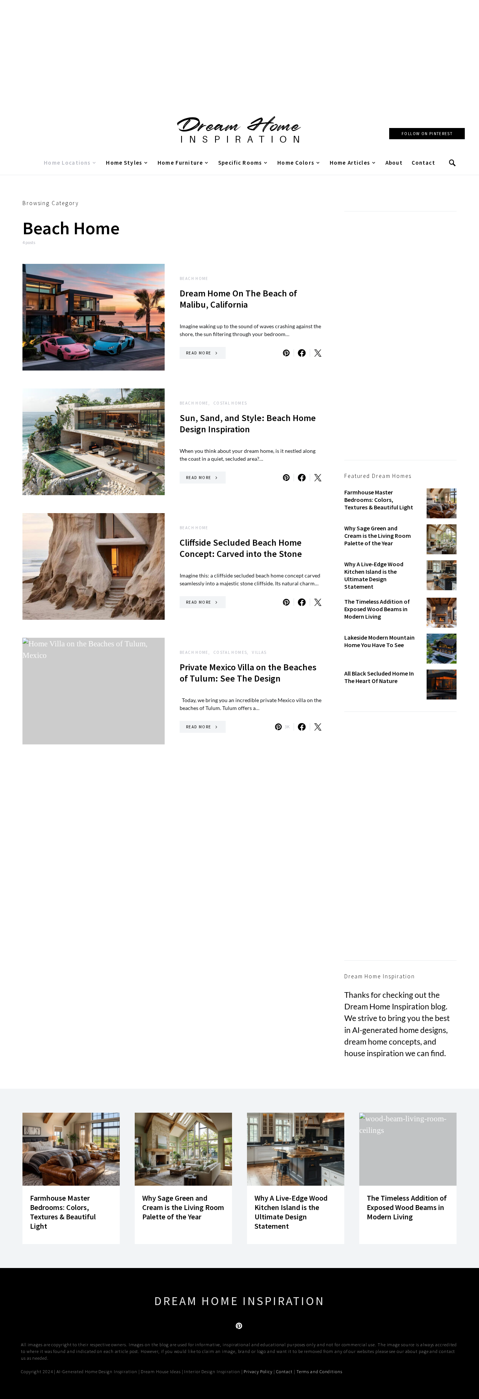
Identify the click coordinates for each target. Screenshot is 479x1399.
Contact (423, 162)
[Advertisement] (239, 52)
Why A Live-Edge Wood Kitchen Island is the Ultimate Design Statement (373, 575)
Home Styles (124, 162)
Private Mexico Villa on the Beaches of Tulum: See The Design (248, 672)
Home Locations (67, 162)
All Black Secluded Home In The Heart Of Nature (379, 677)
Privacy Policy (258, 1371)
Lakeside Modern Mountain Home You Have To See (379, 641)
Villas (259, 652)
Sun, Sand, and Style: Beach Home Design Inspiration (248, 423)
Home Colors (295, 162)
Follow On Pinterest (427, 133)
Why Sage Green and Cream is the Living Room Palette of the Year (377, 535)
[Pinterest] (239, 1325)
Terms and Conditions (319, 1371)
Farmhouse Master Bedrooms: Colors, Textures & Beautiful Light (378, 499)
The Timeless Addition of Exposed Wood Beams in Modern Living (377, 609)
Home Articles (350, 162)
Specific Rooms (240, 162)
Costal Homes (230, 403)
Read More (198, 353)
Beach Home (194, 278)
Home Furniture (180, 162)
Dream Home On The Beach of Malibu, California (238, 298)
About (394, 162)
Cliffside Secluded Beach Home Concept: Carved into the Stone (241, 548)
